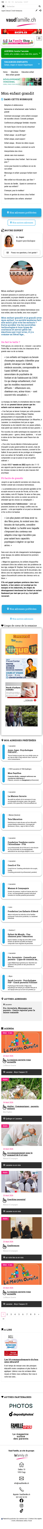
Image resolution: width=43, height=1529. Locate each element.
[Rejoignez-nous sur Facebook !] (21, 1500)
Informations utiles (21, 1521)
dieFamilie (18, 2)
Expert (3, 11)
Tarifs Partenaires (17, 11)
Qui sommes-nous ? (22, 1519)
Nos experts (38, 1519)
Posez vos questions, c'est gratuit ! (24, 252)
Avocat (8, 11)
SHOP (26, 2)
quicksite (13, 1519)
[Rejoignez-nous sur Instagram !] (21, 1506)
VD (3, 2)
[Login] (40, 11)
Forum (30, 1521)
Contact (31, 1519)
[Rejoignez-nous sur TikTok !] (21, 1511)
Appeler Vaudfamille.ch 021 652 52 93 (21, 1495)
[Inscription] (36, 11)
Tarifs (13, 1521)
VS (13, 2)
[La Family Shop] (17, 42)
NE (9, 2)
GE (6, 2)
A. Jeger (20, 237)
